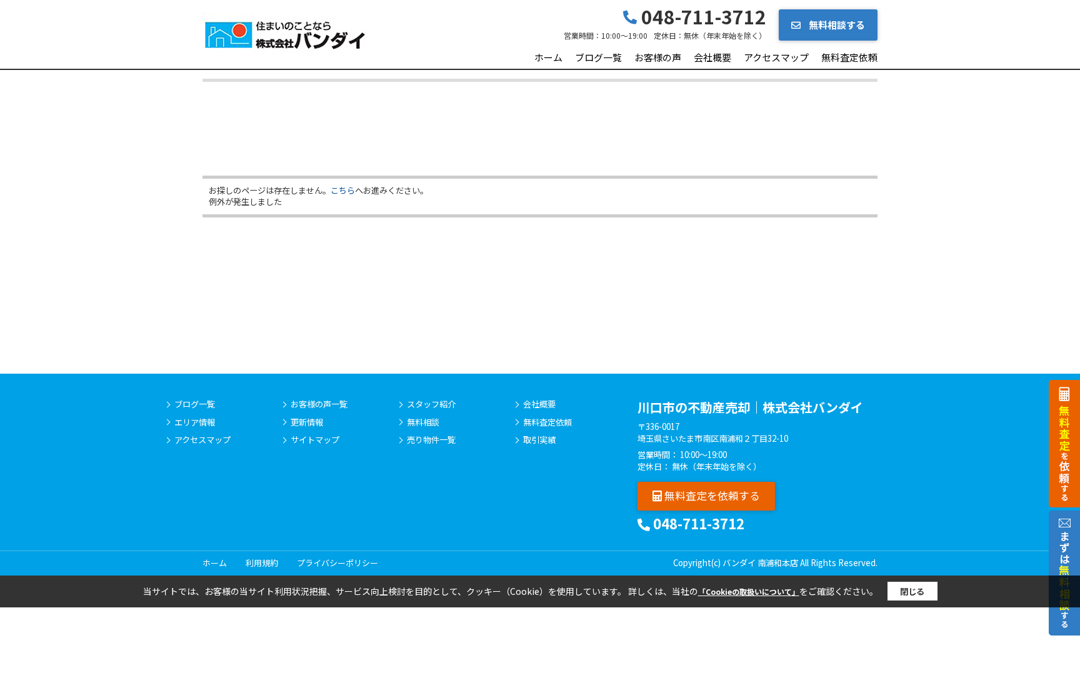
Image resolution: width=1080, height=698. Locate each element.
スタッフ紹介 (431, 404)
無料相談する (836, 24)
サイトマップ (315, 440)
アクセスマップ (776, 57)
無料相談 (423, 422)
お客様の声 (657, 57)
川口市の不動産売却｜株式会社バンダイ (750, 407)
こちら (343, 190)
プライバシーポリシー (337, 563)
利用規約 (262, 563)
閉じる (912, 591)
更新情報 (307, 422)
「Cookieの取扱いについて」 (748, 591)
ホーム (548, 57)
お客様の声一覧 (319, 404)
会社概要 (712, 57)
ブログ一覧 (598, 57)
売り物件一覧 (431, 440)
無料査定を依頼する (711, 495)
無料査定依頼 (849, 57)
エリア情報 (194, 422)
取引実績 (539, 440)
